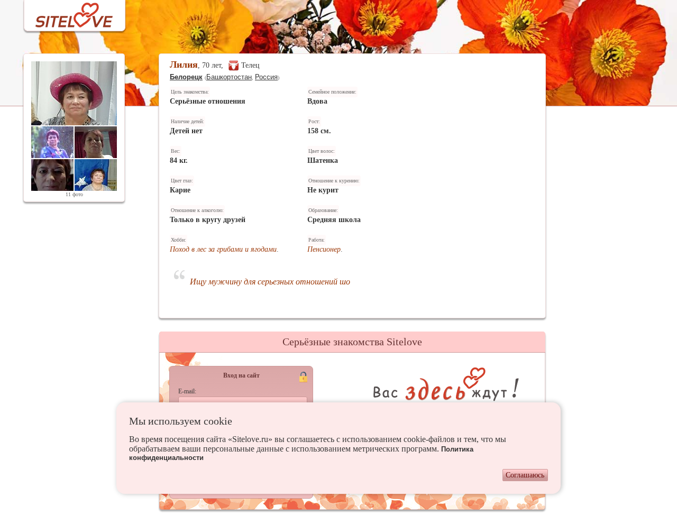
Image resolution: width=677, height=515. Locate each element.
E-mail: (187, 391)
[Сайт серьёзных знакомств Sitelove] (66, 12)
